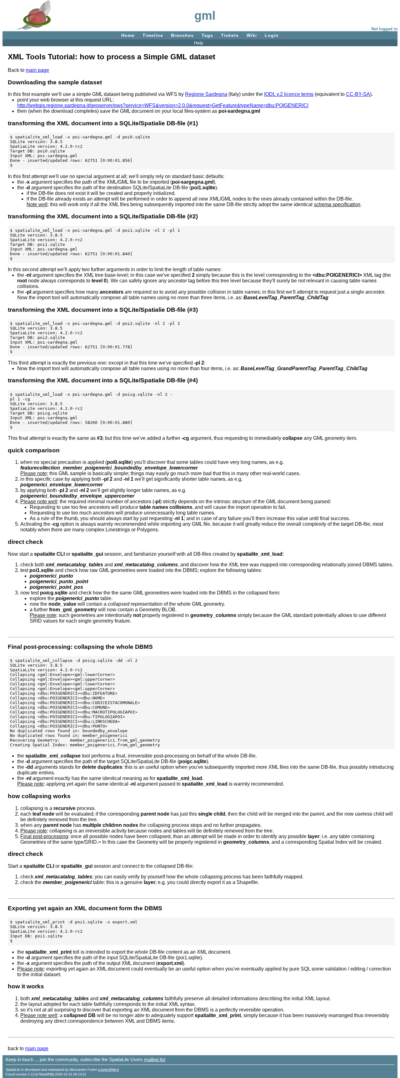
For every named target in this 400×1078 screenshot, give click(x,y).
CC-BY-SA (358, 94)
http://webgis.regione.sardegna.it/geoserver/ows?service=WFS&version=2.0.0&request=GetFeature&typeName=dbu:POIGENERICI (162, 105)
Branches (182, 35)
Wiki (252, 35)
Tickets (230, 35)
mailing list (154, 1059)
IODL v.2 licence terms (288, 94)
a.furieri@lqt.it (108, 1069)
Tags (207, 35)
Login (272, 35)
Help (198, 42)
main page (37, 70)
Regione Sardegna (206, 94)
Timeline (152, 35)
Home (128, 35)
